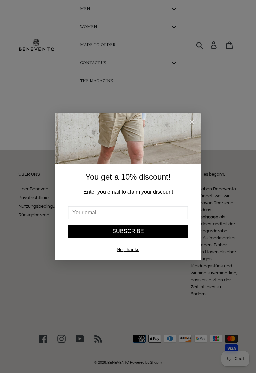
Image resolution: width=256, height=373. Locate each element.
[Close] (192, 123)
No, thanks (128, 249)
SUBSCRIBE (128, 231)
